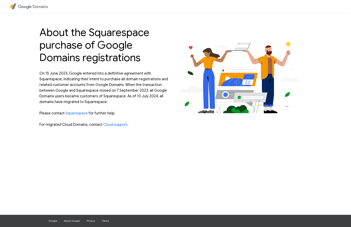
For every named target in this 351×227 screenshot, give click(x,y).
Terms (105, 220)
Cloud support (115, 124)
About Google (72, 220)
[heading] (31, 6)
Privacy (91, 220)
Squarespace (76, 113)
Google (53, 220)
